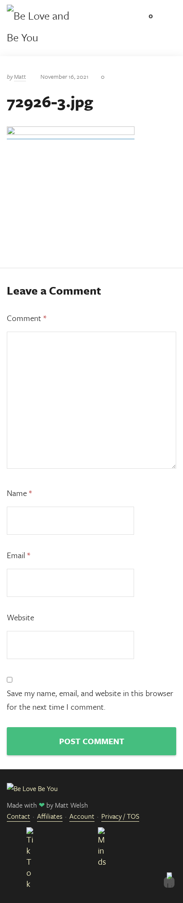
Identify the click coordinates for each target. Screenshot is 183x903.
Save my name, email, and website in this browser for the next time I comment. (90, 699)
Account (81, 816)
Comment (26, 318)
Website (20, 617)
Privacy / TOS (120, 816)
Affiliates (50, 816)
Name (19, 493)
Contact (18, 816)
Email (18, 555)
